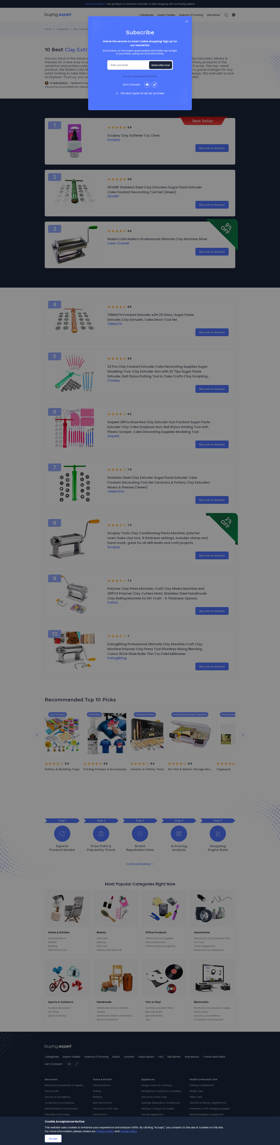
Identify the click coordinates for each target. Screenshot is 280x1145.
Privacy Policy (105, 1131)
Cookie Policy (128, 1131)
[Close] (186, 21)
